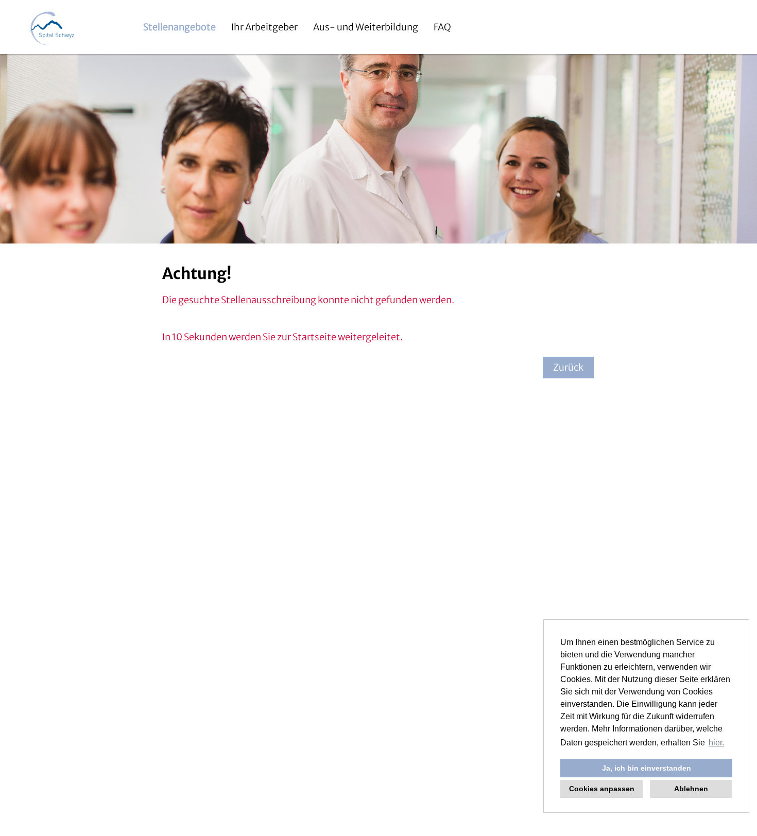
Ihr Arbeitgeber (264, 27)
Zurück (568, 367)
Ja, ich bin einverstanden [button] (646, 768)
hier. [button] (716, 742)
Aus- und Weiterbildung (365, 27)
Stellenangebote (179, 27)
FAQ (442, 27)
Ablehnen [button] (691, 789)
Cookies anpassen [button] (601, 789)
